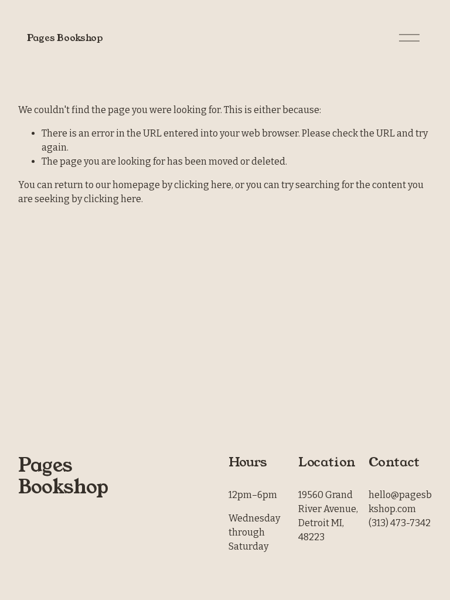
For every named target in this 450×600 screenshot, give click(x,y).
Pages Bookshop (65, 38)
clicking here (202, 184)
